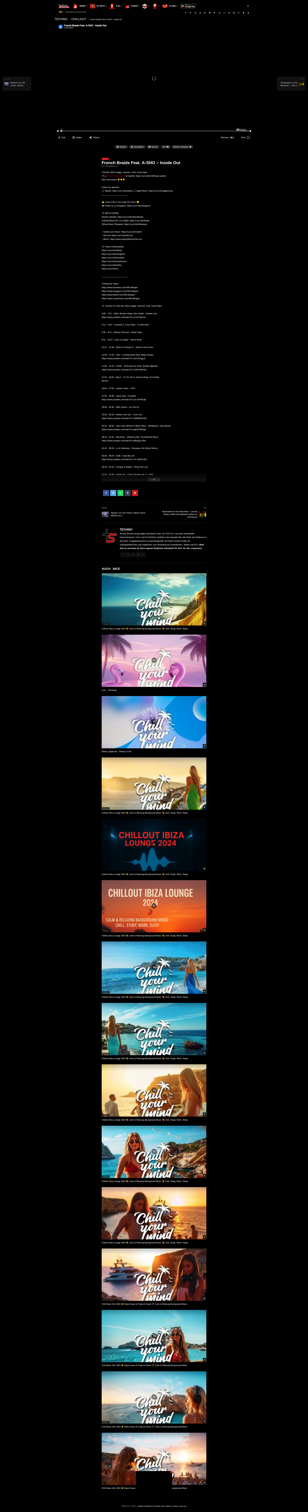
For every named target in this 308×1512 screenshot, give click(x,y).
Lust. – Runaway (109, 690)
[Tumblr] (133, 555)
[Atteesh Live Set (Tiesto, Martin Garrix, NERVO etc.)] (105, 514)
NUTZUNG (157, 1506)
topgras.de (175, 1506)
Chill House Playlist (116, 176)
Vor (205, 508)
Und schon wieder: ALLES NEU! (74, 12)
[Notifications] (243, 12)
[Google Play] (214, 12)
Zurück (104, 508)
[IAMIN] (233, 12)
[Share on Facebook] (106, 493)
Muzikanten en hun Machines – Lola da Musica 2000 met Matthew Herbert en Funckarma (179, 514)
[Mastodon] (205, 12)
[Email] (143, 555)
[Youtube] (200, 12)
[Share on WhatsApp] (120, 493)
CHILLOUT (78, 19)
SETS (162, 1506)
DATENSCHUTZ (148, 1506)
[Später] (238, 12)
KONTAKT (168, 1506)
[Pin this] (135, 493)
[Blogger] (229, 12)
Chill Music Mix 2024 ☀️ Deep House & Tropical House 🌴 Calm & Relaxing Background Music (144, 1304)
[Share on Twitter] (113, 493)
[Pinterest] (195, 12)
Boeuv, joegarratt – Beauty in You (117, 751)
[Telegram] (209, 12)
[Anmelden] (248, 12)
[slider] (149, 131)
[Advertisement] (154, 1486)
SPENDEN (140, 1506)
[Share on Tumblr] (128, 493)
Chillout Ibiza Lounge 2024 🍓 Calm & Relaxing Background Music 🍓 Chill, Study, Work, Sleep (145, 629)
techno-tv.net (183, 1506)
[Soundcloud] (219, 12)
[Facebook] (185, 12)
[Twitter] (190, 12)
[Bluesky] (224, 12)
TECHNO (61, 19)
